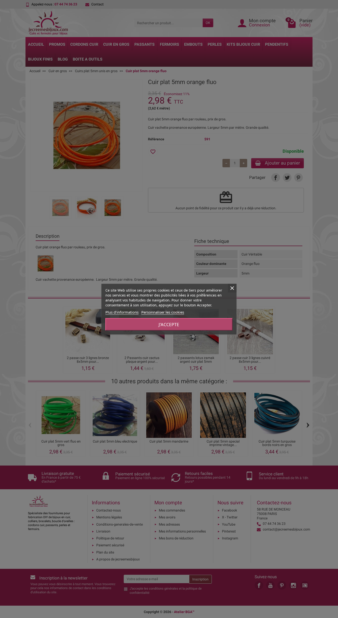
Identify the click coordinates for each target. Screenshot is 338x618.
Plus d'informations (122, 311)
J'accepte (169, 324)
